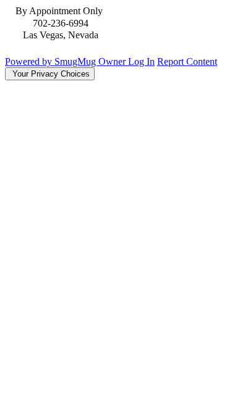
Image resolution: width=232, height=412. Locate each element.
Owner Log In (126, 61)
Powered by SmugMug (51, 61)
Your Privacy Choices (50, 73)
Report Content (187, 61)
